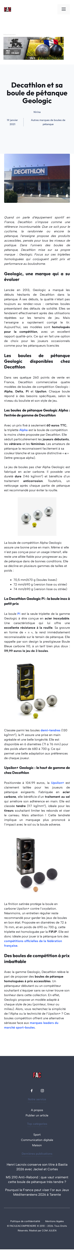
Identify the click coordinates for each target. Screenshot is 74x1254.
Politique (15, 1221)
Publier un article (37, 1115)
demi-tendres (50, 730)
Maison (37, 1145)
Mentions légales (54, 1221)
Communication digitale (37, 1140)
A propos (37, 1110)
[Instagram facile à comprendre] (42, 1090)
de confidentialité (30, 1221)
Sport (37, 1134)
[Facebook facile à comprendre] (31, 1090)
